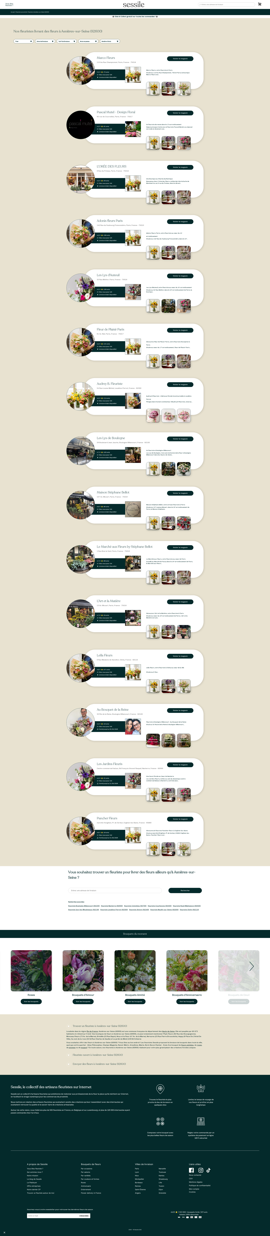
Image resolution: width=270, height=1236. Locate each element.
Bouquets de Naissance (135, 994)
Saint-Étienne (140, 1189)
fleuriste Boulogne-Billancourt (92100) (84, 906)
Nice (137, 1176)
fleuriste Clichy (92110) (189, 910)
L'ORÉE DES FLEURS (111, 166)
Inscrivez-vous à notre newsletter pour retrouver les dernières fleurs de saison (60, 1209)
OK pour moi (39, 1225)
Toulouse (162, 1172)
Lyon (137, 1172)
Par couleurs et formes (90, 1179)
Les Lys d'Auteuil (108, 275)
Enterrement (86, 1189)
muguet (84, 1048)
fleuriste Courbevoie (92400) (160, 906)
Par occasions (86, 1169)
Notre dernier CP (33, 1189)
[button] (4, 1232)
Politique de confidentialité (199, 1185)
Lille (160, 1182)
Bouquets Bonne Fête (31, 994)
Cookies (192, 1192)
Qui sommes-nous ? (35, 1172)
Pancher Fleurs (107, 818)
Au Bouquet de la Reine (113, 709)
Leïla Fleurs (104, 655)
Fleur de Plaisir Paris (110, 329)
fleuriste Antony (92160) (139, 910)
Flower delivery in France (91, 1193)
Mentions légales (195, 1182)
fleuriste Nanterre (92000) (112, 906)
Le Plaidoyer (32, 1182)
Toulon (161, 1186)
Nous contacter (195, 1175)
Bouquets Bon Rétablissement (238, 994)
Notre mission (32, 1176)
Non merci (9, 1225)
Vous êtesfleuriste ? (9, 4)
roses (199, 1045)
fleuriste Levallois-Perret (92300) (114, 910)
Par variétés (85, 1176)
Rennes (138, 1186)
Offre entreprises (33, 1186)
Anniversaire (86, 1186)
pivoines (72, 1048)
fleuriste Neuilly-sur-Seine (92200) (164, 910)
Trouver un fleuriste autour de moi (40, 1193)
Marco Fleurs (106, 58)
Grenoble (162, 1193)
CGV (191, 1178)
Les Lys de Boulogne (111, 438)
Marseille (162, 1169)
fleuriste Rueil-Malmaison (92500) (187, 906)
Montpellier (139, 1179)
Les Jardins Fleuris (109, 764)
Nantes (161, 1176)
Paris (137, 1169)
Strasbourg (163, 1179)
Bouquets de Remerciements (187, 994)
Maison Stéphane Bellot (113, 492)
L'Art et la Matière (109, 601)
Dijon (161, 1189)
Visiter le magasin (180, 59)
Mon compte (194, 1189)
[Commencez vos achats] (260, 5)
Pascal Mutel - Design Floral (116, 112)
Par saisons (85, 1172)
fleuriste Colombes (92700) (135, 906)
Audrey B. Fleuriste (110, 384)
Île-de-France (92, 1031)
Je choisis (24, 1225)
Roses (83, 1182)
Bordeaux (139, 1182)
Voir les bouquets (31, 1001)
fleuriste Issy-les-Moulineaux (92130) (83, 910)
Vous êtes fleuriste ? (35, 1169)
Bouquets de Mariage (83, 994)
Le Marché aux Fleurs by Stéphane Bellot (125, 547)
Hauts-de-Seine (168, 1031)
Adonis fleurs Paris (110, 221)
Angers (138, 1193)
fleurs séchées (187, 1045)
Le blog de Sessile (34, 1179)
